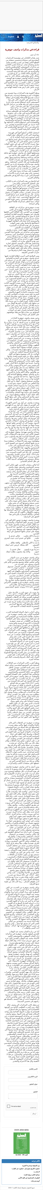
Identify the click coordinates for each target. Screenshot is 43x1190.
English (11, 37)
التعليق (35, 1092)
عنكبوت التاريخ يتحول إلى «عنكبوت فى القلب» (26, 1168)
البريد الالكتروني (32, 1076)
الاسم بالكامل (33, 1069)
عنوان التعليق (33, 1084)
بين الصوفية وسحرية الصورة (31, 1165)
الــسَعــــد (37, 1172)
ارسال (34, 1113)
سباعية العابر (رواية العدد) (32, 1175)
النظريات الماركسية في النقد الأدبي (29, 1178)
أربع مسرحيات (35, 1181)
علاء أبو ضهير (34, 55)
